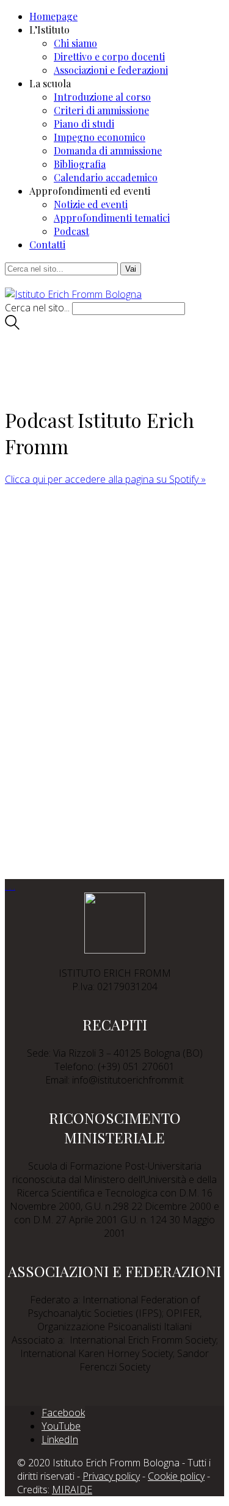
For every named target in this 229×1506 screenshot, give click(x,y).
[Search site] (12, 326)
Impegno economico (99, 137)
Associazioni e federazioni (111, 69)
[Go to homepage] (73, 294)
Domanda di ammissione (108, 150)
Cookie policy (176, 1476)
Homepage (53, 16)
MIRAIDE (72, 1489)
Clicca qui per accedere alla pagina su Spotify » (105, 479)
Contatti (47, 244)
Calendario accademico (106, 177)
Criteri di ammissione (101, 110)
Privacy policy (111, 1476)
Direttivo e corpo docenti (109, 56)
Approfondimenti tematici (112, 217)
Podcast (71, 231)
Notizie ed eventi (91, 204)
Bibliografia (80, 163)
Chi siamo (75, 43)
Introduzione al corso (102, 96)
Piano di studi (84, 123)
